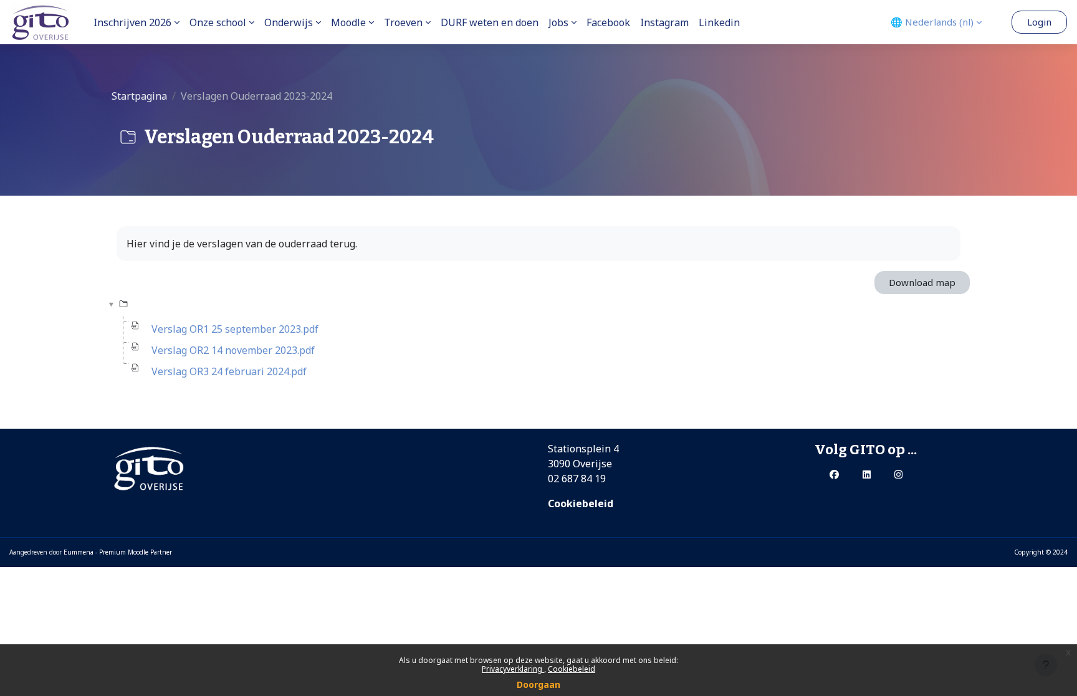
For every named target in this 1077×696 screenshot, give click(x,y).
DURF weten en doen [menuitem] (489, 22)
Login (1039, 22)
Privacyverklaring (513, 669)
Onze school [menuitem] (217, 22)
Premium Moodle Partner (135, 552)
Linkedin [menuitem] (719, 22)
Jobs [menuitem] (558, 22)
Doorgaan (538, 684)
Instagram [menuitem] (664, 22)
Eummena (78, 552)
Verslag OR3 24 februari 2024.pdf (229, 371)
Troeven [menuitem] (403, 22)
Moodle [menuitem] (348, 22)
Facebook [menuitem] (608, 22)
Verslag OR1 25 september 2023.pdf (234, 329)
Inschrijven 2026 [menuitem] (132, 22)
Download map (922, 282)
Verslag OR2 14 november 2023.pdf (233, 350)
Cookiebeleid (571, 669)
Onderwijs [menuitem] (288, 22)
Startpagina (139, 96)
